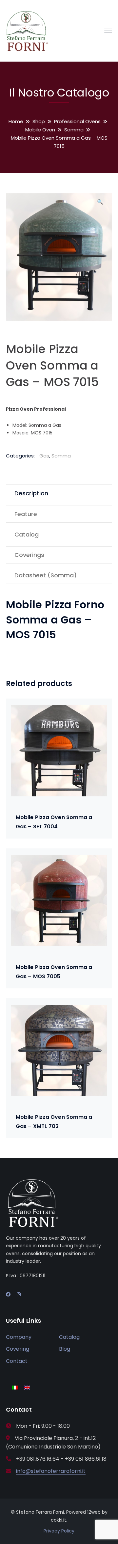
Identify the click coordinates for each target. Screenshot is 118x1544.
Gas (44, 455)
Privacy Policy (59, 1531)
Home (16, 121)
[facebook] (8, 1294)
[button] (100, 204)
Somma (74, 129)
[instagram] (19, 1294)
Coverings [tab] (29, 555)
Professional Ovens (77, 121)
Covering (17, 1349)
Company (18, 1337)
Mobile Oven (40, 129)
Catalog (69, 1337)
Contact (17, 1361)
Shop (38, 121)
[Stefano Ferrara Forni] (27, 30)
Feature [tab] (25, 514)
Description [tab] (31, 493)
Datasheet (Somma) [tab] (45, 575)
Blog (64, 1349)
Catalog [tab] (26, 534)
